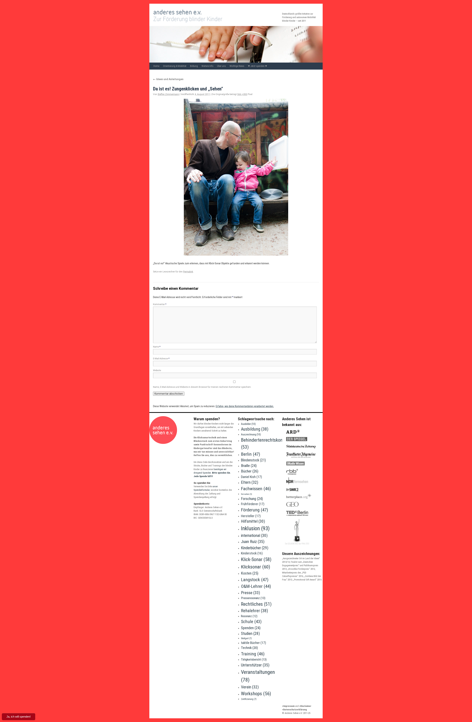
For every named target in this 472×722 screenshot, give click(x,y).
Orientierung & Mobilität (174, 66)
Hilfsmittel (253, 521)
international (254, 535)
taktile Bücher (253, 643)
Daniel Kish (251, 477)
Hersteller (251, 516)
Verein (250, 687)
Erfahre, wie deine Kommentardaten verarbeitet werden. (245, 406)
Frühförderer (252, 504)
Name (156, 346)
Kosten (249, 573)
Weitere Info (207, 66)
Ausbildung (254, 429)
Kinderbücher (254, 548)
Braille (249, 465)
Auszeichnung (251, 434)
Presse (250, 592)
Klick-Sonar (256, 559)
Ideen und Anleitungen (168, 79)
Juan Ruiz (253, 541)
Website (157, 370)
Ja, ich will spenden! (18, 716)
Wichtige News (237, 66)
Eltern (249, 482)
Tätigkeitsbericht (254, 659)
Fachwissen (256, 488)
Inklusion (255, 528)
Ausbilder (248, 424)
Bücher (249, 471)
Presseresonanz (253, 598)
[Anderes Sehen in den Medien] (299, 545)
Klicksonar (255, 567)
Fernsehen (246, 494)
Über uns (221, 66)
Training (253, 653)
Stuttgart (246, 638)
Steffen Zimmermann (168, 94)
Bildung (194, 66)
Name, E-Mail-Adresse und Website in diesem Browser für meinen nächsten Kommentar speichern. (202, 387)
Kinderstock (252, 553)
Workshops (256, 693)
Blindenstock (253, 460)
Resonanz (249, 616)
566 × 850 (242, 94)
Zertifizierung (248, 699)
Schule (251, 621)
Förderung (254, 510)
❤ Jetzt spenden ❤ (257, 66)
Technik (249, 648)
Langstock (254, 579)
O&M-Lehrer (256, 586)
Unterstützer (255, 665)
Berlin (250, 454)
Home (156, 66)
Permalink (188, 271)
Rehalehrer (254, 610)
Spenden (251, 628)
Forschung (252, 498)
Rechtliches (256, 604)
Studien (250, 633)
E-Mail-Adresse (161, 358)
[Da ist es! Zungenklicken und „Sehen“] (236, 177)
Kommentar (159, 304)
